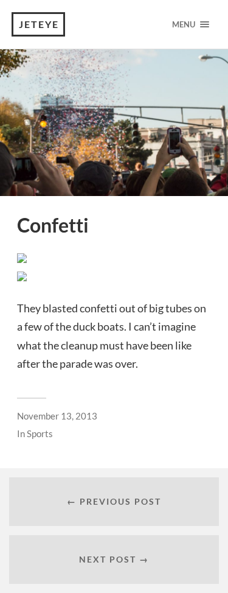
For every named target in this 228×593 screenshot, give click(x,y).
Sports (40, 433)
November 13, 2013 (57, 415)
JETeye (39, 24)
